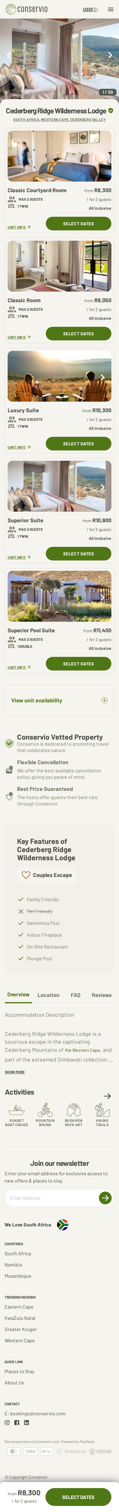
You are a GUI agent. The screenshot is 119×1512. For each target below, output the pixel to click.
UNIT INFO (18, 227)
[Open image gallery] (59, 61)
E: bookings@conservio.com (35, 1413)
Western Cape (20, 1340)
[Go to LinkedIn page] (26, 1423)
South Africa (18, 1253)
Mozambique (18, 1276)
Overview (18, 994)
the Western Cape (82, 1050)
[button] (107, 1096)
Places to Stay (19, 1371)
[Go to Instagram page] (7, 1423)
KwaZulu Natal (20, 1318)
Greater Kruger (21, 1329)
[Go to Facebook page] (16, 1423)
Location (49, 995)
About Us (14, 1382)
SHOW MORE (15, 1072)
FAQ (76, 995)
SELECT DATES (78, 223)
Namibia (13, 1264)
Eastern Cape (19, 1307)
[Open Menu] (110, 9)
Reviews (102, 995)
